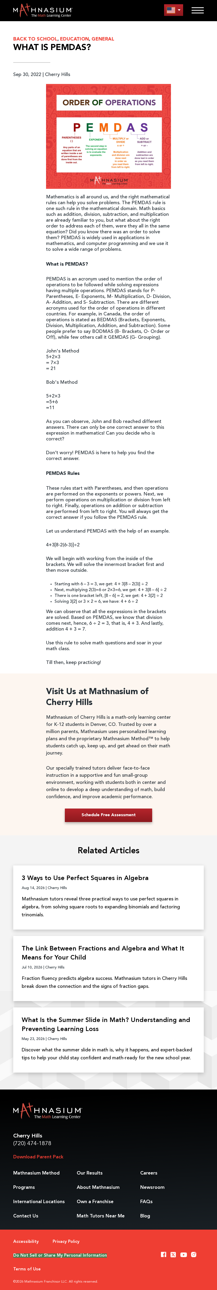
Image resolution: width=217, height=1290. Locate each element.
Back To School (35, 39)
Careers (148, 1173)
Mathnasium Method (36, 1173)
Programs (24, 1187)
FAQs (146, 1201)
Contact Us (25, 1216)
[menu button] (173, 10)
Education (74, 39)
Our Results (90, 1173)
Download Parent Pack (38, 1157)
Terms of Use (27, 1269)
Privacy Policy (66, 1242)
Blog (145, 1216)
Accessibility (26, 1242)
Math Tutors (101, 1216)
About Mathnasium (98, 1187)
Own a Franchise (95, 1201)
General (103, 39)
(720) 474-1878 (32, 1143)
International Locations (39, 1201)
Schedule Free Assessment (109, 815)
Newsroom (152, 1187)
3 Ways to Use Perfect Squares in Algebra (85, 878)
